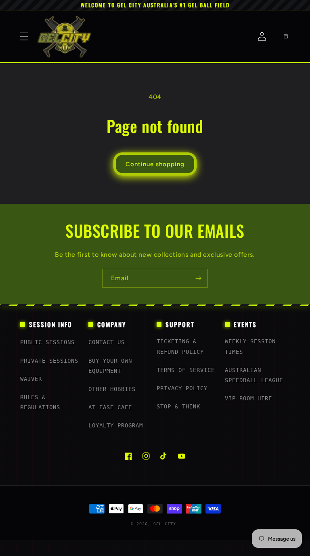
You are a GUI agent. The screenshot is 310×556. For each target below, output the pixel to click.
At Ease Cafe (110, 407)
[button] (24, 36)
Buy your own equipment (110, 365)
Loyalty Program (115, 425)
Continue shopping (155, 164)
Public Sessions (47, 342)
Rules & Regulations (40, 402)
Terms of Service (186, 370)
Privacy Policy (182, 388)
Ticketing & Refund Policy (180, 346)
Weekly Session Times (250, 346)
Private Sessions (49, 360)
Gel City (164, 524)
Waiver (31, 379)
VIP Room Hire (248, 398)
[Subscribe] (198, 278)
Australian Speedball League (254, 375)
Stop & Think (178, 406)
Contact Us (106, 342)
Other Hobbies (112, 389)
